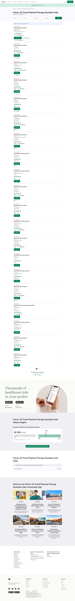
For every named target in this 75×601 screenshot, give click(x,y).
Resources (26, 1)
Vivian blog (27, 585)
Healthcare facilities (46, 583)
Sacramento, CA (17, 567)
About (62, 581)
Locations (15, 1)
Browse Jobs (10, 1)
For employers (45, 581)
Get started (41, 5)
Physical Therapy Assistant (22, 8)
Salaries (27, 583)
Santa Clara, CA (16, 566)
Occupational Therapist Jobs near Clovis (37, 558)
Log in (65, 1)
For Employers (20, 1)
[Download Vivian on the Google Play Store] (20, 402)
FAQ (62, 583)
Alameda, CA (16, 556)
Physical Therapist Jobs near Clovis (36, 556)
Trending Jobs (33, 1)
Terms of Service (35, 594)
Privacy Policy (30, 594)
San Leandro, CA (17, 558)
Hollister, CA (16, 561)
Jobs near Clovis (33, 559)
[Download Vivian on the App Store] (9, 402)
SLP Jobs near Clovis (34, 554)
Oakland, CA (16, 553)
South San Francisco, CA (18, 562)
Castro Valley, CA (17, 559)
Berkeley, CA (16, 555)
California (29, 8)
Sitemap (27, 587)
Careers (62, 585)
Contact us (63, 587)
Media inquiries (64, 589)
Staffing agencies (46, 585)
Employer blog (45, 587)
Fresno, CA (49, 556)
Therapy (14, 8)
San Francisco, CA (17, 564)
